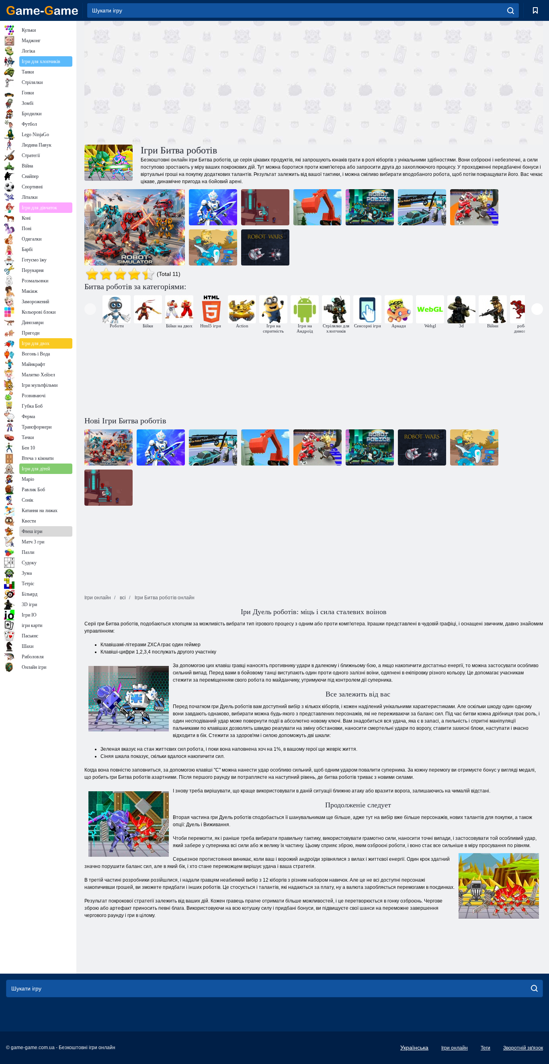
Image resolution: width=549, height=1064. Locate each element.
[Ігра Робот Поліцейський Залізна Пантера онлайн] (370, 207)
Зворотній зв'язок (523, 1048)
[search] (510, 10)
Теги (485, 1048)
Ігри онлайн (454, 1048)
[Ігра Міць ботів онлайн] (265, 207)
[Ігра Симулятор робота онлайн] (134, 227)
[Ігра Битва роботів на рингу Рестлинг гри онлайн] (474, 207)
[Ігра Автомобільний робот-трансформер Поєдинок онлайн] (422, 207)
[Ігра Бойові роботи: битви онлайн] (213, 207)
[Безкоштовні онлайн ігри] (42, 10)
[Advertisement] (198, 81)
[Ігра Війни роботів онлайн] (317, 207)
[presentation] (90, 309)
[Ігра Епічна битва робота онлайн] (213, 247)
